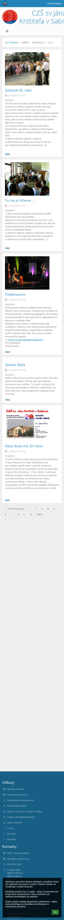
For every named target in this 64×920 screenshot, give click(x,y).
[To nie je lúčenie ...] (32, 179)
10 (31, 514)
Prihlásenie (54, 3)
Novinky (11, 839)
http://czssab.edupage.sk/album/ (25, 339)
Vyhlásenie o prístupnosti (20, 800)
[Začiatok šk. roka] (32, 69)
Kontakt (11, 833)
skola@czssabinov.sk (18, 858)
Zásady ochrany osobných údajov (25, 811)
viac (7, 154)
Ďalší (39, 514)
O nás (10, 828)
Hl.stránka (11, 42)
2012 (50, 42)
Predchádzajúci (16, 508)
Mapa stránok (14, 822)
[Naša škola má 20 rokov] (32, 424)
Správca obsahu (15, 789)
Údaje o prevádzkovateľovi (21, 817)
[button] (5, 3)
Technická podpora (17, 794)
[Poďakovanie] (32, 273)
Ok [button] (55, 912)
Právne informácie (16, 805)
